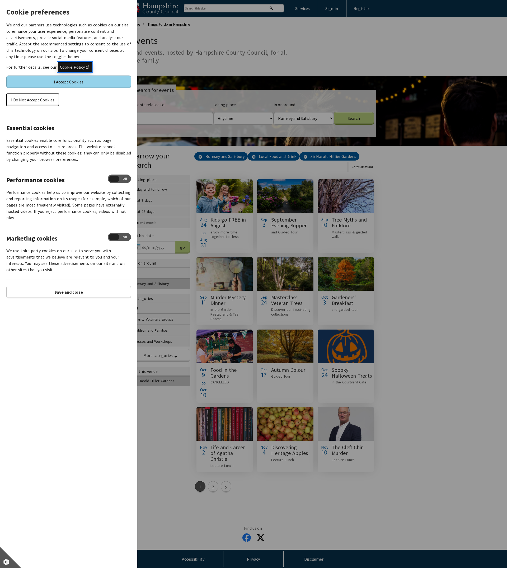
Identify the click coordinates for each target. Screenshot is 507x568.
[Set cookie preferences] (10, 557)
